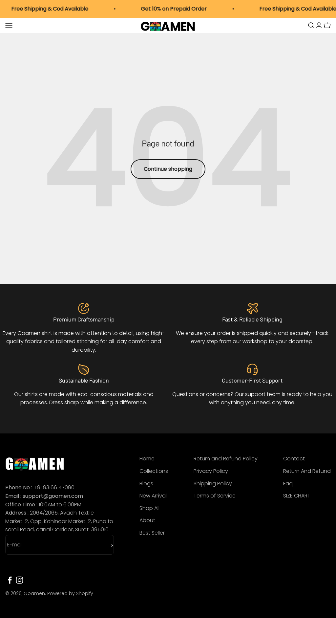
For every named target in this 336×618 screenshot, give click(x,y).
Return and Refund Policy (226, 458)
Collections (153, 471)
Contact (294, 458)
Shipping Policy (213, 483)
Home (147, 458)
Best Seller (152, 533)
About (147, 520)
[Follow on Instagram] (19, 580)
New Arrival (153, 495)
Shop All (149, 508)
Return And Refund (307, 471)
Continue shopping (168, 169)
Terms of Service (215, 495)
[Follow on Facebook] (9, 580)
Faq (288, 483)
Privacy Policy (211, 471)
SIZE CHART (296, 495)
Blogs (146, 483)
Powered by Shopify (70, 593)
